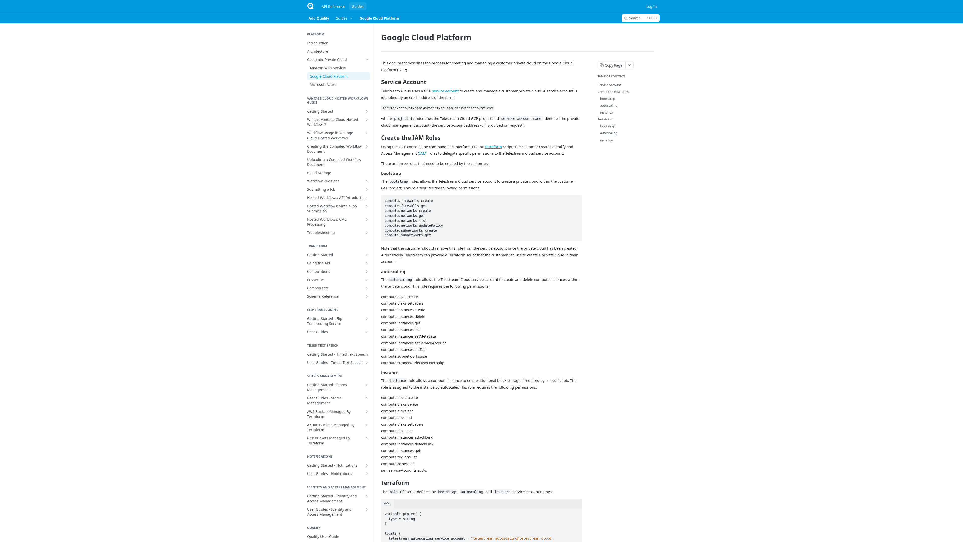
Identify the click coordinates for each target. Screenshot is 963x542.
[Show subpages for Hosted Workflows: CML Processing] (367, 219)
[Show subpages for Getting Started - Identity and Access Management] (367, 496)
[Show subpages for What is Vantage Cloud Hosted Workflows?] (367, 120)
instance (606, 112)
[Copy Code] (576, 199)
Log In (651, 6)
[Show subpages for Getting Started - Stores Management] (367, 385)
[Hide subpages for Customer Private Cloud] (367, 60)
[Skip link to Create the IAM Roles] (378, 138)
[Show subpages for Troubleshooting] (367, 233)
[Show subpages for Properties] (367, 280)
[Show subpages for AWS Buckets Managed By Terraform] (367, 412)
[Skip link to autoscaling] (378, 271)
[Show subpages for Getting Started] (367, 111)
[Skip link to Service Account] (378, 82)
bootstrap (607, 98)
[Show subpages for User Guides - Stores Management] (367, 398)
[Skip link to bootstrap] (378, 173)
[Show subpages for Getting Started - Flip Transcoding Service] (367, 319)
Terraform (493, 146)
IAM (422, 153)
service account (445, 90)
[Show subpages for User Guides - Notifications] (367, 474)
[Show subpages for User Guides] (367, 332)
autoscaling (608, 105)
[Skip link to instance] (378, 372)
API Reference (333, 6)
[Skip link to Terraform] (378, 483)
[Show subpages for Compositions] (367, 271)
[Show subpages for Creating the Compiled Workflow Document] (367, 146)
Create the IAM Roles (613, 91)
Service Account (609, 85)
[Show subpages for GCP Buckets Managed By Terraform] (367, 438)
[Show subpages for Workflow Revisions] (367, 181)
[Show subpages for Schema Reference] (367, 296)
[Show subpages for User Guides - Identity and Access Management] (367, 509)
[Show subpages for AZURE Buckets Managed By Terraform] (367, 425)
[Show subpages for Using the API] (367, 263)
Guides (358, 6)
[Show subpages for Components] (367, 288)
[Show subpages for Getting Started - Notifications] (367, 465)
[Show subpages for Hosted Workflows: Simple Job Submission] (367, 206)
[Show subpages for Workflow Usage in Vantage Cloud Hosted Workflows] (367, 133)
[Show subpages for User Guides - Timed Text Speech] (367, 363)
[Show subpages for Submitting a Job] (367, 189)
